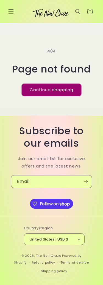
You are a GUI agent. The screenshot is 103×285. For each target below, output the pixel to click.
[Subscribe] (86, 181)
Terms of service (74, 262)
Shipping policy (54, 271)
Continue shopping (51, 90)
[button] (11, 11)
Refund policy (43, 262)
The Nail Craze (48, 255)
